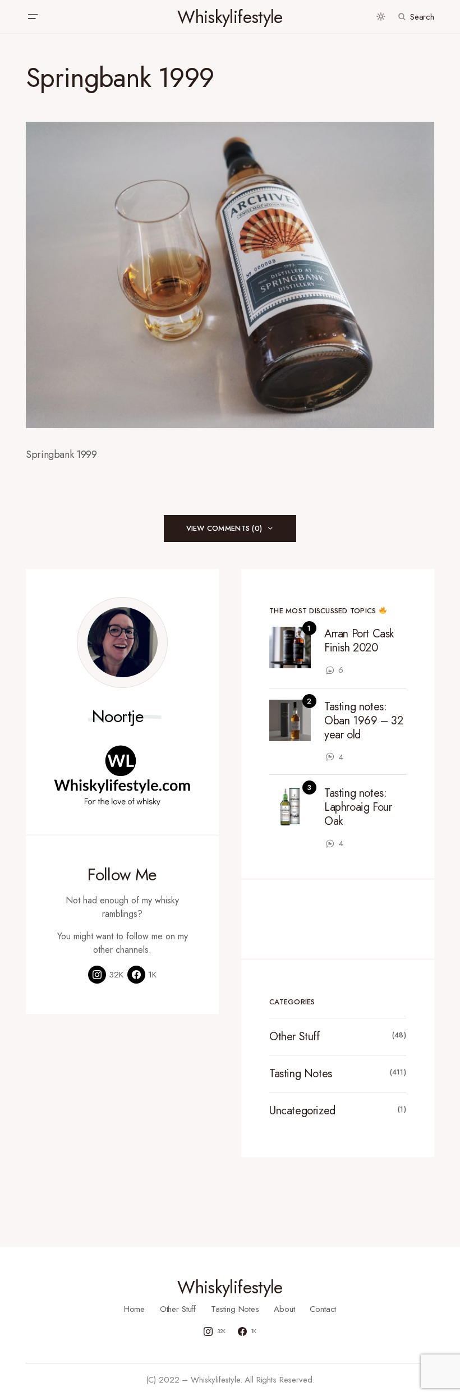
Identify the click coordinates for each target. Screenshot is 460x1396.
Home (134, 1309)
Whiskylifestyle (229, 17)
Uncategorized (302, 1111)
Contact (323, 1309)
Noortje (118, 716)
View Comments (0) (224, 528)
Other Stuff (294, 1037)
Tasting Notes (300, 1074)
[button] (32, 17)
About (284, 1309)
